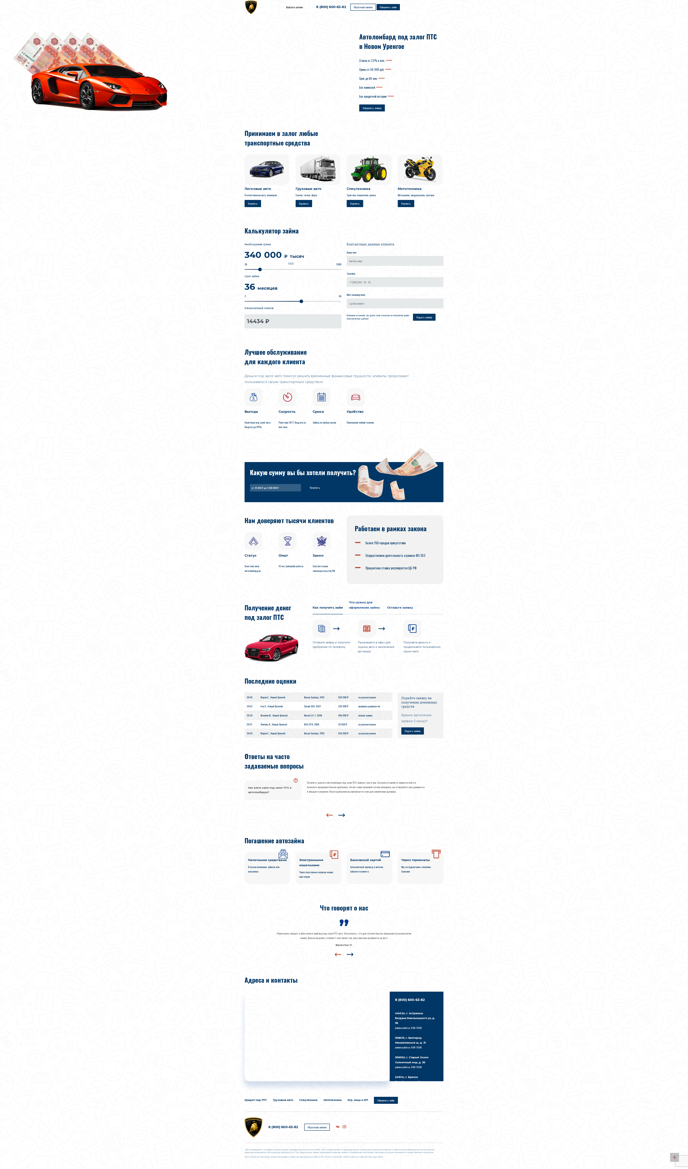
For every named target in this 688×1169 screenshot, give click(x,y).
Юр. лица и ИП (358, 1100)
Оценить (253, 203)
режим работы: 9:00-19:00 (415, 1021)
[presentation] (329, 815)
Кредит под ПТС (256, 1100)
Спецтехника (308, 1100)
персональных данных (358, 318)
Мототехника (333, 1100)
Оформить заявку (372, 108)
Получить (315, 487)
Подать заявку (424, 317)
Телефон (351, 273)
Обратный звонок (363, 7)
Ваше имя (351, 252)
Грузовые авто (283, 1100)
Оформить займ (388, 7)
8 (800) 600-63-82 (331, 7)
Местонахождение (356, 295)
